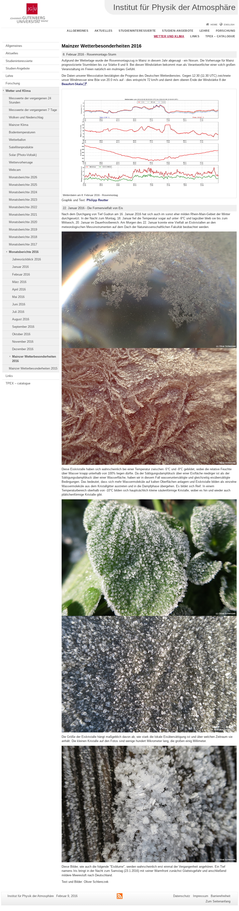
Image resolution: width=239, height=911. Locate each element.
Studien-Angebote (177, 30)
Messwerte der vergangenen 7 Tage (33, 110)
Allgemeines (77, 30)
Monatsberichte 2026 (23, 177)
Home (214, 24)
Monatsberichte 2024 (23, 192)
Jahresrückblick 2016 (26, 259)
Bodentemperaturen (22, 132)
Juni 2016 (18, 304)
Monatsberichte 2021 (23, 214)
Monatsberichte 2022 (23, 207)
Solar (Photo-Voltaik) (23, 155)
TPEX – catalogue (220, 36)
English (229, 24)
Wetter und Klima (169, 36)
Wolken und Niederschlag (26, 117)
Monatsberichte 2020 (23, 222)
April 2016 (19, 289)
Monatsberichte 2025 (23, 184)
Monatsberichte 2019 (23, 229)
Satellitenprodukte (21, 147)
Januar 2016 (20, 267)
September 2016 (23, 326)
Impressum (200, 896)
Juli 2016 (18, 312)
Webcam (15, 170)
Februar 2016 (21, 274)
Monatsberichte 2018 (23, 237)
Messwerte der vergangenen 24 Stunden (30, 100)
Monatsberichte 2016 (24, 252)
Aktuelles (103, 30)
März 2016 (19, 282)
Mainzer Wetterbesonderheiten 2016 (34, 358)
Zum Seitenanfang (218, 901)
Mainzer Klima (18, 125)
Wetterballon (17, 139)
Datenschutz (181, 896)
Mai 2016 (18, 297)
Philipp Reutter (97, 200)
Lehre (205, 30)
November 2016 (22, 341)
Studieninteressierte (137, 30)
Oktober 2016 (21, 334)
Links (194, 36)
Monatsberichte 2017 (23, 244)
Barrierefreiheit (220, 896)
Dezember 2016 (22, 349)
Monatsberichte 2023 (23, 199)
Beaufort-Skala (72, 84)
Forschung (225, 30)
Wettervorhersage (21, 162)
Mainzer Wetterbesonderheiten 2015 (33, 368)
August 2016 (20, 319)
